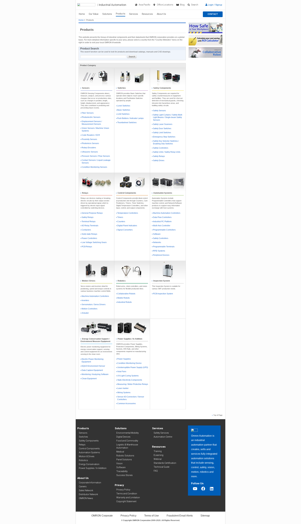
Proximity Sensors (89, 139)
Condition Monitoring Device (129, 363)
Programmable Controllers (164, 230)
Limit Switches (123, 114)
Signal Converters (125, 230)
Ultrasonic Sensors (90, 152)
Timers (120, 217)
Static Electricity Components (129, 380)
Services (133, 14)
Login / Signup (214, 4)
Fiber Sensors (88, 113)
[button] (213, 14)
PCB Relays (87, 247)
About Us (161, 14)
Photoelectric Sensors (91, 117)
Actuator (85, 313)
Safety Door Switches (162, 128)
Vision (119, 463)
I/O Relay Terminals (90, 226)
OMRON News (86, 498)
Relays (82, 444)
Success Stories (124, 475)
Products (120, 13)
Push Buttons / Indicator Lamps (130, 118)
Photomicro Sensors (90, 143)
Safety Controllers (160, 148)
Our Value (93, 14)
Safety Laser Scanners (162, 124)
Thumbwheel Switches (127, 122)
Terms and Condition (126, 493)
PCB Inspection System (163, 294)
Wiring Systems (123, 392)
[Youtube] (195, 488)
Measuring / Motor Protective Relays (132, 384)
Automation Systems (89, 452)
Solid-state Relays (89, 234)
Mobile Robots (123, 298)
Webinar (158, 459)
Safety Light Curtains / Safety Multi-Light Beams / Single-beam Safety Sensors (168, 117)
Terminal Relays (88, 221)
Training (158, 451)
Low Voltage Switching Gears (94, 242)
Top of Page (217, 415)
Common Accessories (126, 403)
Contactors (86, 230)
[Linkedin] (212, 488)
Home (82, 14)
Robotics (83, 460)
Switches (83, 437)
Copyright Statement (126, 501)
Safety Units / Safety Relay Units (166, 152)
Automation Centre (163, 437)
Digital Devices (123, 437)
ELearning (158, 455)
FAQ (156, 471)
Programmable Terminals (163, 247)
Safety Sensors (159, 111)
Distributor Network (88, 494)
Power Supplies (124, 359)
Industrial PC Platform (162, 221)
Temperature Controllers (127, 213)
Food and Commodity (127, 440)
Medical (120, 451)
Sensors (83, 433)
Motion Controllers (89, 309)
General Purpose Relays (92, 213)
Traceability (122, 471)
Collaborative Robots (126, 294)
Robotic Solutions (125, 455)
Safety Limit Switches (162, 132)
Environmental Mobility (127, 433)
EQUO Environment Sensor (93, 366)
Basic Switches (123, 110)
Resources (147, 14)
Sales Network (86, 490)
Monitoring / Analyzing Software (95, 374)
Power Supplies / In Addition (92, 468)
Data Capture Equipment (92, 370)
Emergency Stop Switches (164, 137)
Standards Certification (165, 463)
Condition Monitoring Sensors (94, 167)
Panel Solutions (124, 459)
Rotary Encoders (89, 148)
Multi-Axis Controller (161, 226)
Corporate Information (90, 482)
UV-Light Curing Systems (128, 376)
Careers (83, 486)
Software (157, 234)
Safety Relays (159, 156)
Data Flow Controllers (162, 217)
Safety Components (89, 440)
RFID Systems (159, 251)
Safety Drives (158, 160)
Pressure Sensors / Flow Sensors (96, 156)
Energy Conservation (89, 464)
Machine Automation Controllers (166, 213)
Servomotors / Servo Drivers (94, 304)
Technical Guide (161, 467)
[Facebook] (203, 488)
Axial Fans (121, 371)
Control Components (89, 448)
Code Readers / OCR (91, 135)
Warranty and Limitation (128, 497)
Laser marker (123, 388)
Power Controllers (89, 238)
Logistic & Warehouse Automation (127, 446)
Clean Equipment (89, 378)
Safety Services (161, 433)
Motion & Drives (86, 456)
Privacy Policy (123, 489)
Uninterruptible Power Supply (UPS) (132, 367)
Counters (121, 221)
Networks (157, 242)
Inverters (85, 300)
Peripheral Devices (161, 255)
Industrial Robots (124, 302)
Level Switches (123, 106)
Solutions (107, 14)
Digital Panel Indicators (127, 226)
